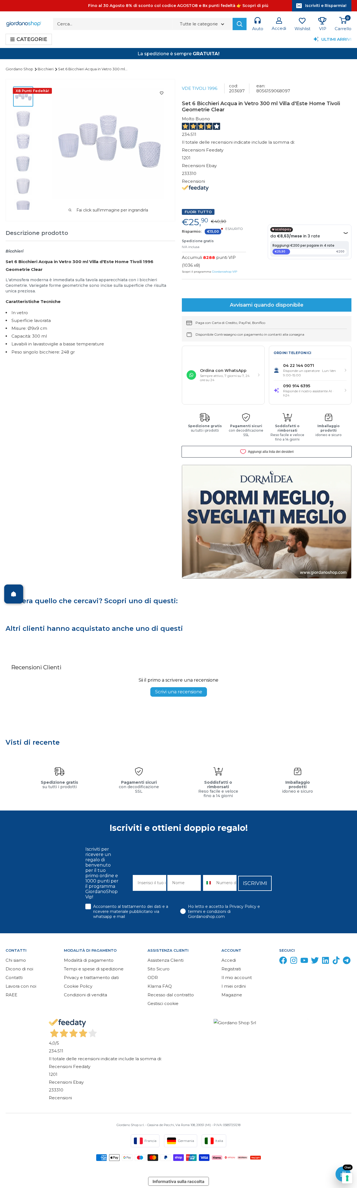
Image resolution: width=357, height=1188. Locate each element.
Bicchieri (46, 69)
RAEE (11, 994)
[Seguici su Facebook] (283, 961)
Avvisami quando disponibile (266, 305)
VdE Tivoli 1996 (199, 88)
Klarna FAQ (160, 986)
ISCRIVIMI (255, 883)
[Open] (13, 594)
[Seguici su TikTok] (336, 961)
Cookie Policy (78, 986)
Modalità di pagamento (89, 960)
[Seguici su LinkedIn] (325, 961)
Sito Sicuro (159, 968)
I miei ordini (233, 986)
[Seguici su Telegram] (347, 961)
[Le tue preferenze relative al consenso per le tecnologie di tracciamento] (347, 1178)
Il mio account (236, 977)
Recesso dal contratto (171, 994)
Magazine (231, 994)
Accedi (228, 960)
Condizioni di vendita (85, 994)
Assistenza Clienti (166, 960)
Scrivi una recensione (178, 691)
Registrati (231, 968)
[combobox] (208, 883)
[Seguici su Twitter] (315, 961)
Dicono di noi (19, 968)
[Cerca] (240, 24)
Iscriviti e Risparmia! (325, 5)
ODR (153, 977)
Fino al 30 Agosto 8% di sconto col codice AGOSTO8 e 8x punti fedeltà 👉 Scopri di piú (178, 5)
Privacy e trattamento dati (91, 977)
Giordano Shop (20, 69)
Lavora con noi (21, 986)
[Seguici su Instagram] (294, 961)
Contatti (14, 977)
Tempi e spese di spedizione (94, 968)
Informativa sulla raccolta (178, 1181)
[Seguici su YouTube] (304, 961)
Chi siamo (16, 960)
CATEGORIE (31, 39)
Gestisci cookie (163, 1003)
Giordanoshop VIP (224, 271)
